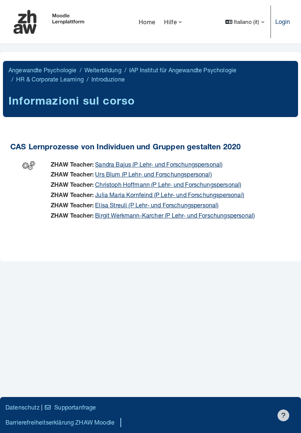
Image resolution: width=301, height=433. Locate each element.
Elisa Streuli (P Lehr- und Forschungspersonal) (156, 204)
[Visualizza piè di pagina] (283, 415)
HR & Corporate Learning (50, 79)
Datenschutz (23, 407)
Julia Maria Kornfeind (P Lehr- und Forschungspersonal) (169, 194)
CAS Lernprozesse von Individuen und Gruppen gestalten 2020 (125, 148)
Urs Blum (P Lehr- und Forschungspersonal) (153, 174)
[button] (245, 22)
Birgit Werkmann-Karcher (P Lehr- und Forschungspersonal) (175, 215)
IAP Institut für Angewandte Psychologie (182, 69)
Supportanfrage (75, 407)
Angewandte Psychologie (42, 69)
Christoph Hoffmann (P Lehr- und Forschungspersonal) (168, 184)
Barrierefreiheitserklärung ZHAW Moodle (60, 422)
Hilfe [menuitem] (170, 21)
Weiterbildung (103, 69)
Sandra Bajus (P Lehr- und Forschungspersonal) (158, 164)
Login (282, 21)
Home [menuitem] (147, 21)
